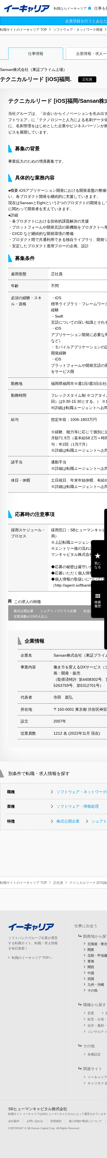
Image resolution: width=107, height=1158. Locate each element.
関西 (91, 967)
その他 (92, 990)
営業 (91, 1013)
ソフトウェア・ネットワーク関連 (78, 30)
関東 (91, 950)
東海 (91, 961)
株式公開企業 (68, 821)
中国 (91, 973)
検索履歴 (97, 604)
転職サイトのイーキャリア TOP (23, 30)
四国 (91, 979)
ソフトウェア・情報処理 (78, 806)
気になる (97, 565)
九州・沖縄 (96, 985)
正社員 (58, 883)
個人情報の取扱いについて (85, 1121)
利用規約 (55, 1121)
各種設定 (94, 1054)
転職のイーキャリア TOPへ (32, 958)
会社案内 (13, 1121)
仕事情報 (35, 53)
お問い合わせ (35, 1121)
